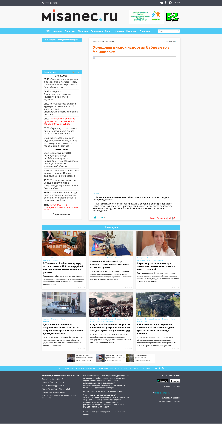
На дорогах (132, 31)
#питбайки (100, 321)
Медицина (140, 258)
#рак (148, 260)
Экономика (97, 31)
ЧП (48, 31)
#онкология (141, 260)
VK (170, 218)
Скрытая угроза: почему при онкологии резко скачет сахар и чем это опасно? (156, 266)
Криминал (57, 31)
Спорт (108, 31)
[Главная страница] (79, 14)
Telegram (162, 218)
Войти (177, 2)
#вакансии (46, 260)
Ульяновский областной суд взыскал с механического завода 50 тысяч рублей (110, 264)
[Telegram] (170, 3)
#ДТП (147, 321)
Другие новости (62, 214)
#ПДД (92, 321)
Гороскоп (145, 31)
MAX (152, 218)
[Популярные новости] (78, 72)
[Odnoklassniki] (166, 3)
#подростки (110, 321)
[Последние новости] (73, 72)
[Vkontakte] (161, 3)
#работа (55, 260)
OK (174, 218)
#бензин (46, 321)
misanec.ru (46, 398)
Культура (119, 31)
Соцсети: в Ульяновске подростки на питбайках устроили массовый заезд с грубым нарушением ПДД (110, 327)
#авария (139, 321)
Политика (70, 31)
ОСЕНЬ (96, 193)
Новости (46, 258)
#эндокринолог (158, 260)
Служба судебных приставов (169, 401)
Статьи (62, 258)
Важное (92, 258)
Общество (82, 31)
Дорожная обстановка (105, 319)
